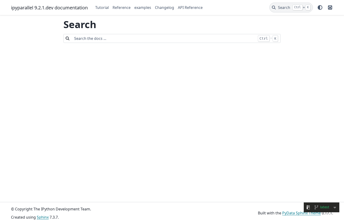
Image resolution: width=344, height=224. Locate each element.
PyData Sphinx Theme (301, 213)
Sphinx (43, 217)
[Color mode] (320, 7)
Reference (122, 7)
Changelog (164, 7)
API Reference (190, 7)
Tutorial (102, 7)
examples (142, 7)
